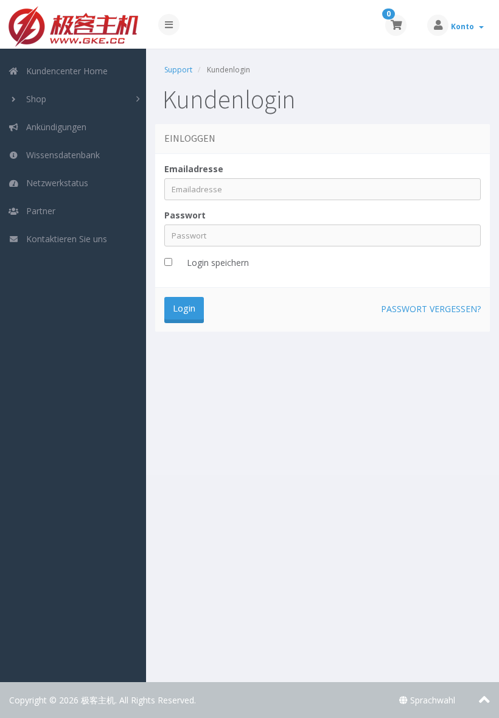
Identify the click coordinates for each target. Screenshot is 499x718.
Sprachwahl (431, 700)
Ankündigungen (53, 127)
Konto (464, 26)
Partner (38, 211)
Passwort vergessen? (431, 309)
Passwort (185, 215)
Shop (33, 99)
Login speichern (218, 262)
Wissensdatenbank (60, 155)
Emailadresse (193, 169)
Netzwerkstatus (54, 183)
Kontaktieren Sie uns (64, 239)
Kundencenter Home (64, 71)
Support (178, 69)
